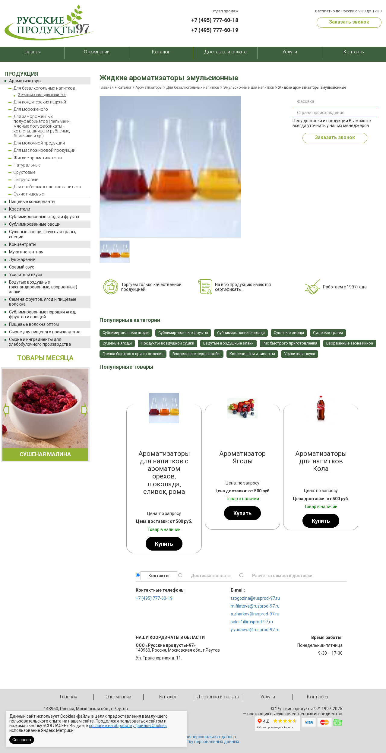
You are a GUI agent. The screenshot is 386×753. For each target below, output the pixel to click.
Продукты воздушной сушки (167, 343)
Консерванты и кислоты (252, 353)
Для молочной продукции (39, 143)
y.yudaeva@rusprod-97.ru (255, 629)
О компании (96, 52)
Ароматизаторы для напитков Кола (321, 461)
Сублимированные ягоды (126, 332)
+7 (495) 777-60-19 (214, 30)
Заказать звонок (349, 22)
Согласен (21, 739)
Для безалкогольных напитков (44, 88)
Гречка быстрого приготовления (133, 353)
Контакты (354, 52)
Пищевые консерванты (32, 201)
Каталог (161, 52)
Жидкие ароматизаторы (38, 157)
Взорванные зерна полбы (196, 353)
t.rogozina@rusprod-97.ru (255, 598)
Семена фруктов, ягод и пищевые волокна (42, 302)
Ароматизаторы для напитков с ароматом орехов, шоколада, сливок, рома (164, 472)
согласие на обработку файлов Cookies (128, 725)
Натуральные (27, 165)
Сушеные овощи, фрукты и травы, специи (42, 234)
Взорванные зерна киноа (349, 343)
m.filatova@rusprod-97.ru (255, 606)
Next (84, 410)
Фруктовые (24, 172)
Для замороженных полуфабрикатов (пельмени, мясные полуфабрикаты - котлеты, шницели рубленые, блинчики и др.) (42, 126)
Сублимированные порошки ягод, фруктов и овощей (42, 314)
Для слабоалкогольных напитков (47, 186)
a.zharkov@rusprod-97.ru (255, 614)
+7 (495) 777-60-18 (214, 20)
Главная (32, 52)
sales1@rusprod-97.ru (252, 621)
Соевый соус (21, 267)
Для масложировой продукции (44, 150)
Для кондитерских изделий (40, 102)
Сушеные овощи (289, 332)
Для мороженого (31, 109)
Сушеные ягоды (117, 343)
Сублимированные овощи (35, 224)
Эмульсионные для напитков (42, 95)
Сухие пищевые (29, 194)
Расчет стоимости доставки (282, 575)
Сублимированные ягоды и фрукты (44, 216)
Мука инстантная (26, 251)
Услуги (289, 52)
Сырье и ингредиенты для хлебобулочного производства (40, 342)
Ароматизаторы (25, 80)
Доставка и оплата (225, 52)
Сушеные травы (328, 332)
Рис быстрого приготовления (290, 343)
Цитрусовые (26, 179)
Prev (133, 464)
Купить (164, 544)
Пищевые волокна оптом (34, 324)
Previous (6, 410)
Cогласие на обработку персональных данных (193, 741)
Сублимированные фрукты (183, 332)
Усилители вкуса (25, 274)
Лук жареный (22, 259)
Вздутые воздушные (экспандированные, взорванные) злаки (43, 287)
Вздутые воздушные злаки (228, 343)
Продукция (21, 74)
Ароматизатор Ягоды (242, 457)
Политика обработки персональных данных (193, 736)
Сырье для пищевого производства (45, 331)
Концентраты (22, 244)
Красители (19, 209)
